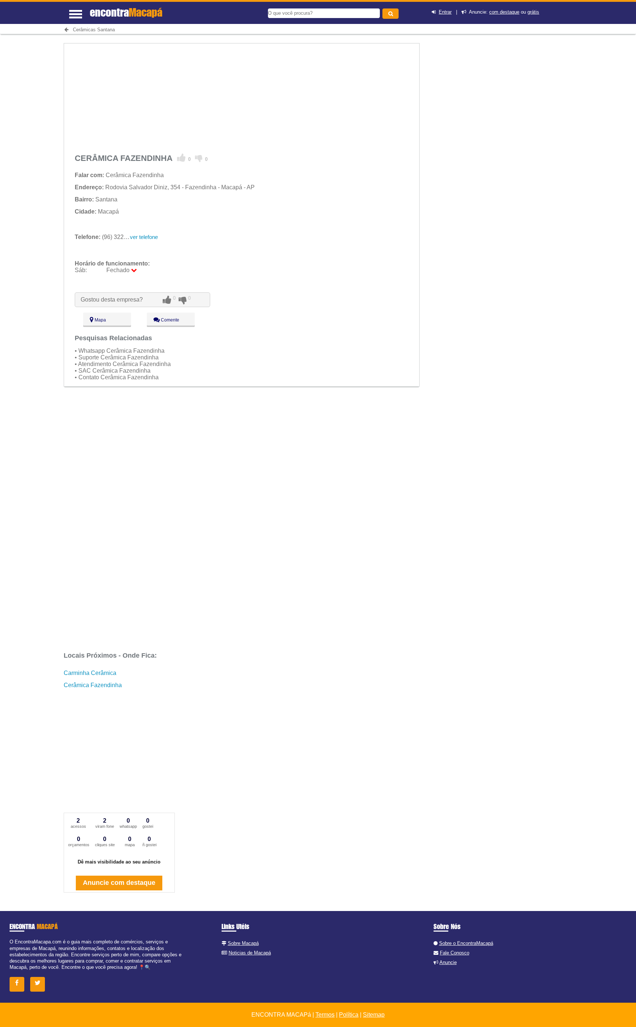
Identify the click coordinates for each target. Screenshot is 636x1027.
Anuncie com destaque (119, 882)
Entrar (445, 12)
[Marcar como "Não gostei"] (199, 158)
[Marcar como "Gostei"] (181, 158)
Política (348, 1015)
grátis (533, 12)
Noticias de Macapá (250, 953)
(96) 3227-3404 (108, 237)
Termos (325, 1015)
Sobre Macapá (243, 943)
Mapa (99, 320)
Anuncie (448, 962)
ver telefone (144, 237)
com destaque (504, 12)
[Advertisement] (242, 95)
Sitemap (374, 1015)
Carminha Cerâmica (90, 673)
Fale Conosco (454, 953)
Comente (169, 320)
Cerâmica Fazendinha (93, 685)
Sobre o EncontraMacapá (466, 943)
